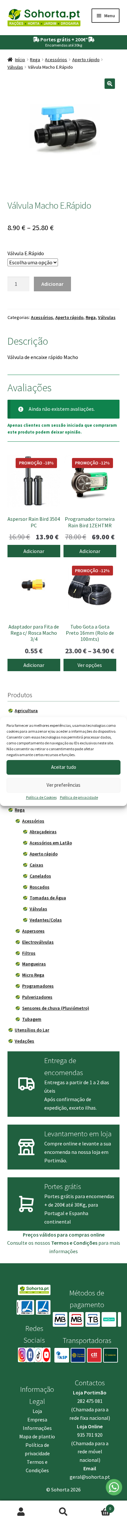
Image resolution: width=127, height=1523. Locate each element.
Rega (35, 59)
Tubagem (31, 1019)
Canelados (40, 876)
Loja (37, 1411)
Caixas (36, 865)
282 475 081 (90, 1401)
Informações (37, 1428)
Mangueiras (34, 964)
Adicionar (52, 284)
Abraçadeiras (43, 832)
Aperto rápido (86, 59)
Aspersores (33, 931)
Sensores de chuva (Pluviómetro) (55, 1008)
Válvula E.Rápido (25, 253)
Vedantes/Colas (46, 920)
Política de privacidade (79, 797)
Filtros (28, 953)
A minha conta (21, 1512)
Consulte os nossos (52, 1242)
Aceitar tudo (63, 767)
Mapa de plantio (37, 1436)
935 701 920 (90, 1435)
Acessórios (56, 59)
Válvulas (15, 67)
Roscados (39, 887)
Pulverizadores (37, 997)
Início (20, 59)
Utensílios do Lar (32, 1030)
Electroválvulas (38, 942)
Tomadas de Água (48, 898)
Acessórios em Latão (51, 843)
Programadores (38, 986)
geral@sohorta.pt (90, 1477)
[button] (110, 83)
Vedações (24, 1041)
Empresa (37, 1419)
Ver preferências (63, 785)
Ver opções (90, 665)
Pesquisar (63, 1512)
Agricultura (26, 710)
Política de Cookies (41, 797)
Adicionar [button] (33, 551)
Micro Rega (33, 975)
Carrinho (98, 1506)
